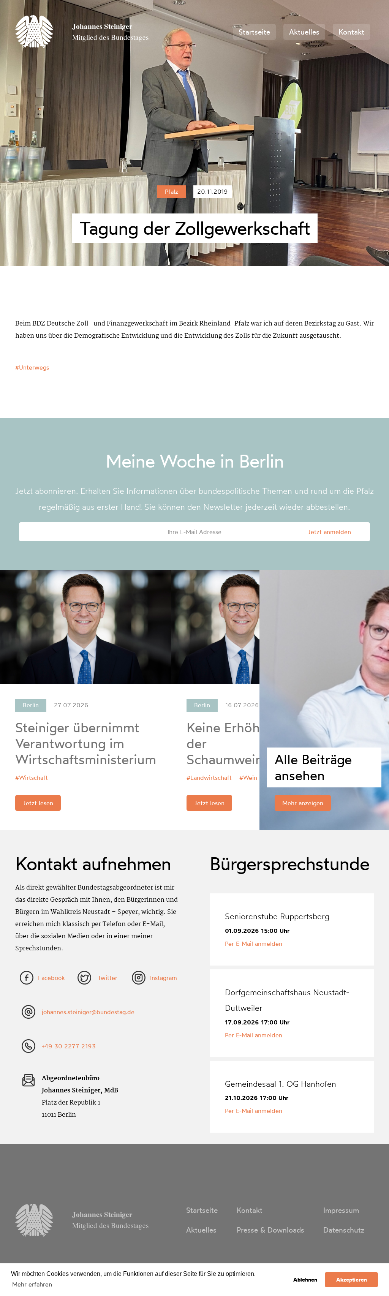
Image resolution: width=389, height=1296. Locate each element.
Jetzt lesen (38, 803)
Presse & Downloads (270, 1229)
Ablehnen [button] (305, 1279)
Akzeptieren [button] (351, 1279)
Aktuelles (304, 31)
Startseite (254, 31)
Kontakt (351, 31)
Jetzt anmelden (329, 532)
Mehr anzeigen (302, 803)
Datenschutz (343, 1229)
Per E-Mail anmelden (253, 943)
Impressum (341, 1210)
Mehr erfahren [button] (32, 1284)
